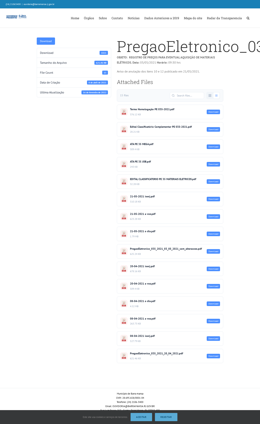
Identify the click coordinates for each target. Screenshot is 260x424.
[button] (248, 18)
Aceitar (141, 417)
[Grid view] (210, 95)
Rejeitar (166, 417)
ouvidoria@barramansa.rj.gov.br (39, 4)
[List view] (216, 95)
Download (46, 41)
